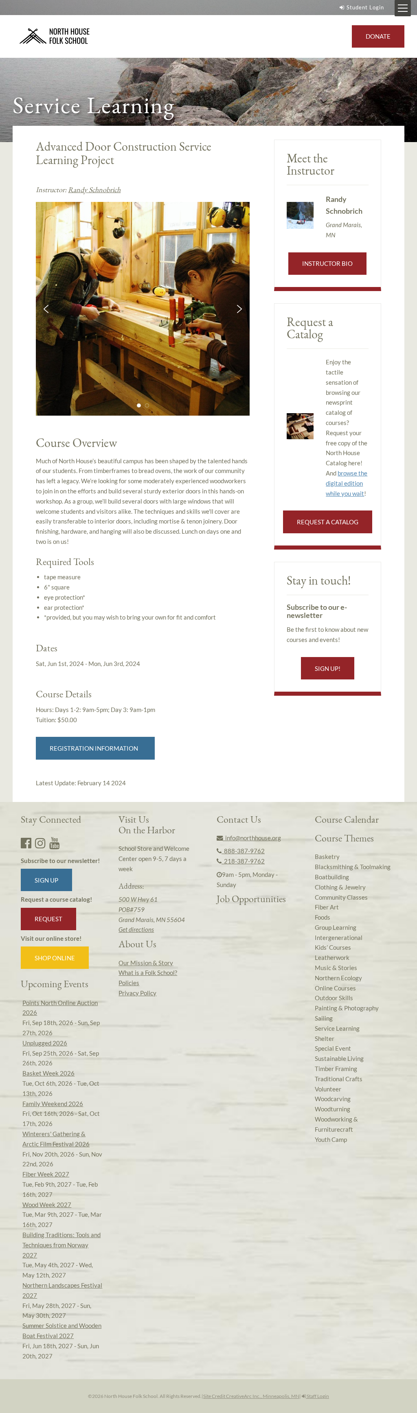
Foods (322, 917)
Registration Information (95, 748)
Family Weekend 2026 (52, 1103)
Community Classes (341, 897)
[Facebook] (26, 842)
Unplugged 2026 (44, 1043)
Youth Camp (331, 1139)
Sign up (46, 880)
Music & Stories (336, 967)
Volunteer (328, 1089)
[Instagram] (40, 842)
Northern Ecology (338, 977)
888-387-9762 (243, 850)
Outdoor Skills (334, 997)
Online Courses (335, 988)
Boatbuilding (332, 877)
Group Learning (335, 927)
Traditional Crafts (338, 1078)
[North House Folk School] (55, 36)
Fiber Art (327, 907)
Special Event (333, 1048)
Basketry (327, 856)
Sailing (324, 1018)
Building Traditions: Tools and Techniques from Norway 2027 (61, 1245)
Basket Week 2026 (48, 1073)
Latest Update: (81, 782)
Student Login (365, 7)
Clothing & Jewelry (340, 887)
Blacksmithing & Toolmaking (353, 866)
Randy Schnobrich (94, 189)
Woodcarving (333, 1098)
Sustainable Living (339, 1058)
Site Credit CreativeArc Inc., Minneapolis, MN (251, 1396)
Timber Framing (336, 1068)
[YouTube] (54, 842)
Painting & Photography (347, 1008)
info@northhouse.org (252, 837)
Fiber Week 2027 (45, 1174)
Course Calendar (347, 819)
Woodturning (332, 1109)
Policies (129, 982)
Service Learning (337, 1028)
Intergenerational (338, 937)
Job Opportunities (251, 898)
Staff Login (317, 1396)
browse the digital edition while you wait (346, 483)
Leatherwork (332, 957)
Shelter (324, 1038)
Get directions (136, 929)
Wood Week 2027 (46, 1204)
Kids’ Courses (333, 947)
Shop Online (55, 958)
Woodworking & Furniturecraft (336, 1124)
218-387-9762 (243, 861)
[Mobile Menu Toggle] (403, 8)
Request (48, 918)
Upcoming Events (54, 983)
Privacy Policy (137, 993)
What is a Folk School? (148, 972)
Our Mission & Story (146, 962)
